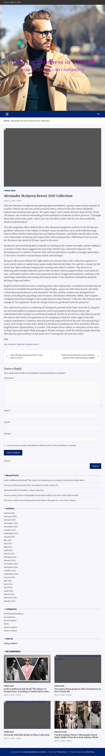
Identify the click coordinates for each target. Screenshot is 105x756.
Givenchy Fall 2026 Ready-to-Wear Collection (24, 490)
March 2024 (9, 594)
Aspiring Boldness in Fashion (35, 752)
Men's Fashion (10, 620)
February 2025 (10, 557)
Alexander (12, 344)
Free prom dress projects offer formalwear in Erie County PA (31, 485)
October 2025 (10, 530)
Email (7, 422)
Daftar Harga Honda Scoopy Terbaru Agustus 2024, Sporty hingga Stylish (78, 356)
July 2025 (8, 540)
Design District (10, 643)
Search (7, 461)
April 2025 (8, 550)
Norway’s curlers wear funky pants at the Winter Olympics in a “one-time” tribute (40, 500)
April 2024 (8, 591)
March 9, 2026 (9, 695)
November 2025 (11, 526)
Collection (20, 344)
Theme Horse (62, 752)
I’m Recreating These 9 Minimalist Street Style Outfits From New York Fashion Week (41, 495)
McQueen (29, 344)
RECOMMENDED (13, 651)
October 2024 (10, 570)
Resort (36, 344)
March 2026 (9, 513)
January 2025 (9, 560)
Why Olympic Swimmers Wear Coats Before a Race (26, 356)
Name (7, 410)
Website (7, 434)
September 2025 (11, 533)
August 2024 (9, 577)
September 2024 (11, 574)
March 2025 (9, 553)
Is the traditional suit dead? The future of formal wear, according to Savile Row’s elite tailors (44, 480)
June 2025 (8, 543)
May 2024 (8, 587)
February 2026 (10, 516)
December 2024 (11, 564)
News (6, 624)
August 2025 (9, 537)
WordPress (90, 752)
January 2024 (10, 601)
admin (19, 200)
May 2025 (8, 547)
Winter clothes (10, 630)
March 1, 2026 (59, 741)
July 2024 (8, 581)
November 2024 (11, 567)
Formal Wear (9, 190)
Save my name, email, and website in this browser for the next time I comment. (41, 445)
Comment (9, 378)
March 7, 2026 (9, 738)
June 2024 (8, 584)
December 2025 (11, 523)
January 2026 (10, 520)
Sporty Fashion (10, 627)
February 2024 (10, 597)
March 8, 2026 (59, 695)
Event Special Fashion (13, 614)
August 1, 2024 (9, 200)
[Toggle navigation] (7, 114)
